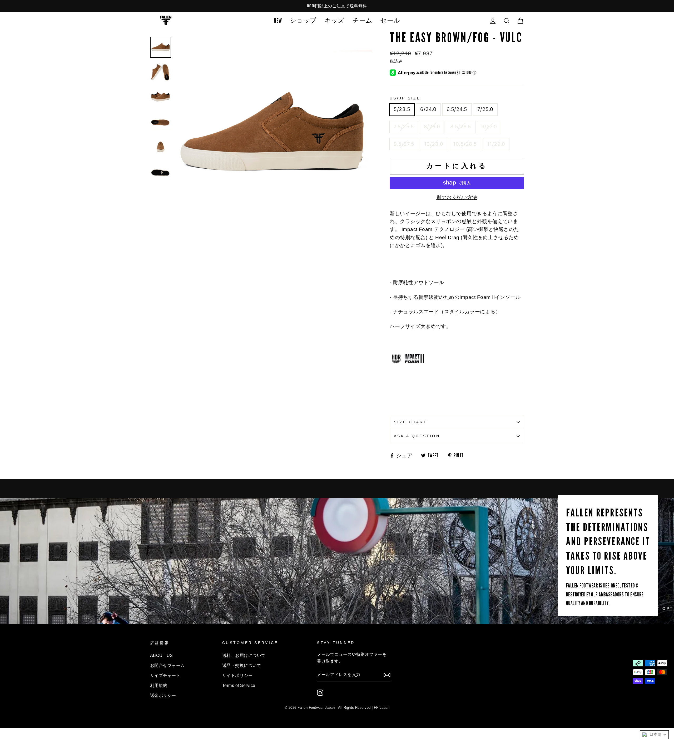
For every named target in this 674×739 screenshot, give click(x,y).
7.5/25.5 (404, 127)
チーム (362, 20)
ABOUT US (161, 655)
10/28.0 (433, 144)
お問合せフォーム (167, 665)
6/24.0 (428, 109)
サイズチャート (165, 675)
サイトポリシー (237, 675)
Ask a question (417, 436)
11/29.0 (496, 144)
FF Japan (381, 708)
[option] (337, 6)
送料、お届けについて (244, 655)
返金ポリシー (163, 695)
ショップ (303, 20)
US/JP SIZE (405, 98)
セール (390, 20)
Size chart (410, 422)
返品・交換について (241, 665)
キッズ (335, 20)
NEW (278, 20)
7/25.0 (485, 109)
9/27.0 (489, 127)
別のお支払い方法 (456, 197)
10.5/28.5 (465, 144)
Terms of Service (238, 685)
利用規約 (158, 685)
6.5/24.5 (457, 109)
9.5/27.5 (404, 144)
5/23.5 (402, 109)
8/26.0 (432, 127)
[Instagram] (320, 692)
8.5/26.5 (460, 127)
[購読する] (387, 675)
